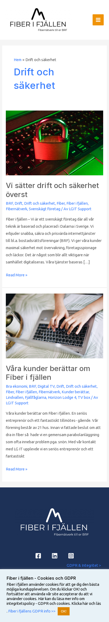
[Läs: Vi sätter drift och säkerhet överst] (54, 142)
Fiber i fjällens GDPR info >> (31, 611)
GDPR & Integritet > (84, 565)
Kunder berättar (75, 392)
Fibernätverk (16, 209)
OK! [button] (63, 611)
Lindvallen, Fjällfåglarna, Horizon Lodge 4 (41, 397)
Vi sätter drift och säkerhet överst (52, 190)
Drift (18, 203)
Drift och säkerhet (39, 203)
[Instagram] (71, 556)
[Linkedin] (55, 556)
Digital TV (46, 386)
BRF (9, 203)
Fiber (61, 203)
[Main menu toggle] (98, 19)
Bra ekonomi (16, 386)
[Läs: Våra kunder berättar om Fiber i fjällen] (54, 325)
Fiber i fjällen (77, 203)
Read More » (16, 274)
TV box (84, 397)
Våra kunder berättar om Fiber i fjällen (48, 373)
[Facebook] (38, 556)
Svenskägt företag (44, 209)
